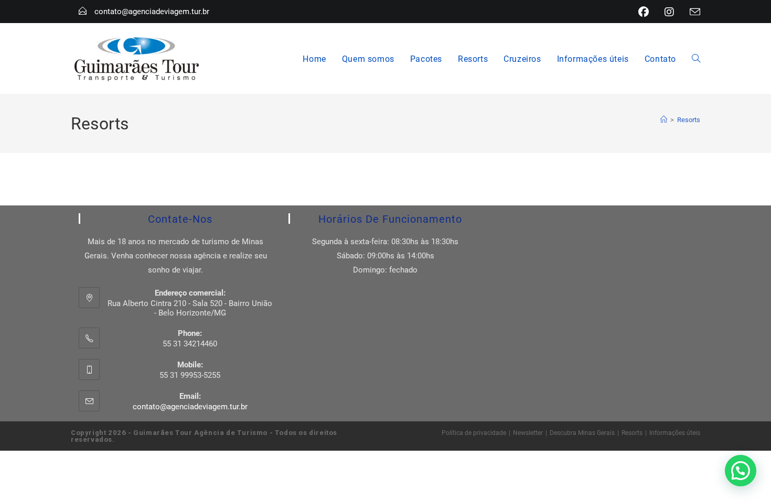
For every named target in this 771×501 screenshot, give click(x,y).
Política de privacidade (474, 432)
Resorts (688, 119)
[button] (740, 470)
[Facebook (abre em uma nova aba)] (643, 11)
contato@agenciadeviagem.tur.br (151, 11)
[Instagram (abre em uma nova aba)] (669, 11)
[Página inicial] (663, 119)
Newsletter (528, 432)
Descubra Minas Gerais (582, 432)
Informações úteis (674, 432)
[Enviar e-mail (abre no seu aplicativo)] (691, 11)
